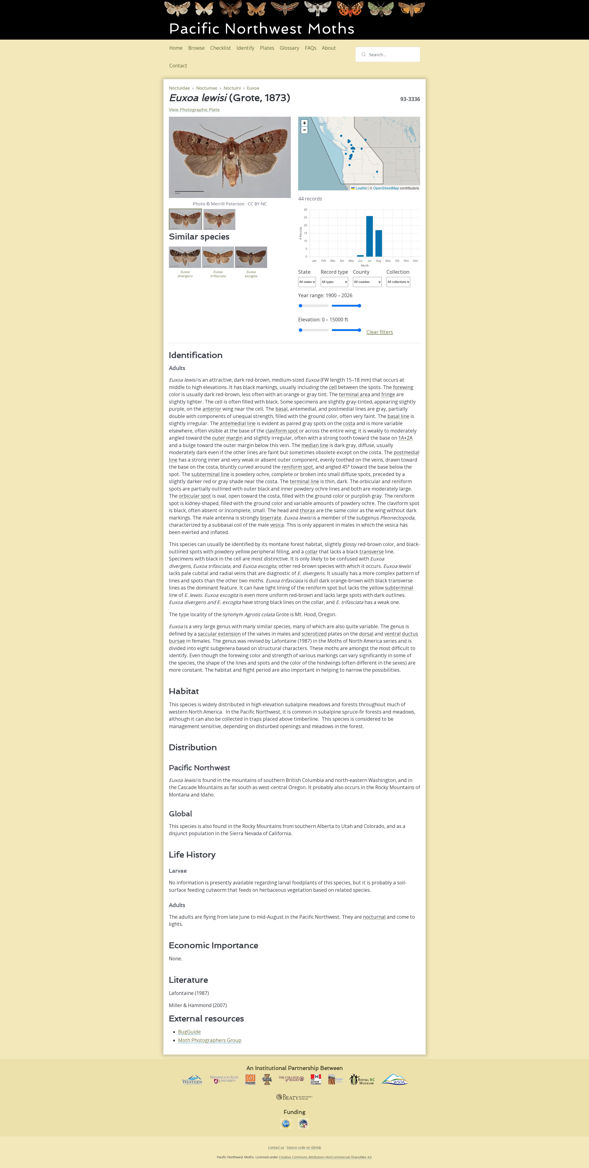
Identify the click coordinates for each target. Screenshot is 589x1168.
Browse (196, 48)
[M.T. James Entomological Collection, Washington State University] (224, 1079)
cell (333, 387)
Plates (267, 48)
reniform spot (297, 467)
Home (176, 48)
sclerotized (314, 633)
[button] (304, 122)
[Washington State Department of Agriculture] (394, 1079)
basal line (398, 416)
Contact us (276, 1147)
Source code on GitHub (304, 1147)
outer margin (227, 438)
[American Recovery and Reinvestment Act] (303, 1123)
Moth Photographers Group (209, 1040)
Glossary (289, 48)
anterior (211, 409)
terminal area (354, 394)
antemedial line (238, 423)
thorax (307, 510)
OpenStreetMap (386, 187)
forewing (403, 387)
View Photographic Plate (194, 110)
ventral (392, 633)
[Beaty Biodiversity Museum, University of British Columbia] (294, 1097)
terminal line (304, 481)
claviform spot (282, 430)
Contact (178, 65)
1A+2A (405, 438)
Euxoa (253, 88)
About (329, 48)
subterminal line (210, 474)
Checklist (220, 48)
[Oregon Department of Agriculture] (335, 1079)
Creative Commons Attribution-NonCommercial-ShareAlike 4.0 (325, 1157)
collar (311, 551)
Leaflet (361, 187)
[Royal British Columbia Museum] (362, 1079)
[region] (359, 153)
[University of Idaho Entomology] (267, 1079)
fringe (388, 394)
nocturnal (374, 917)
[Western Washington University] (192, 1079)
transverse (371, 551)
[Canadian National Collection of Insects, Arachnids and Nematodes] (315, 1079)
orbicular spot (195, 496)
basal (281, 409)
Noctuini (232, 88)
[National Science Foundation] (285, 1123)
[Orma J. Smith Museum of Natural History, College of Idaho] (291, 1079)
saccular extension (219, 633)
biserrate (270, 517)
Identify (245, 48)
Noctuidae (179, 88)
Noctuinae (206, 88)
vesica (277, 525)
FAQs (310, 48)
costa (349, 423)
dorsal (366, 633)
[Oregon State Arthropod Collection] (250, 1079)
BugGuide (189, 1032)
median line (314, 445)
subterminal (399, 587)
